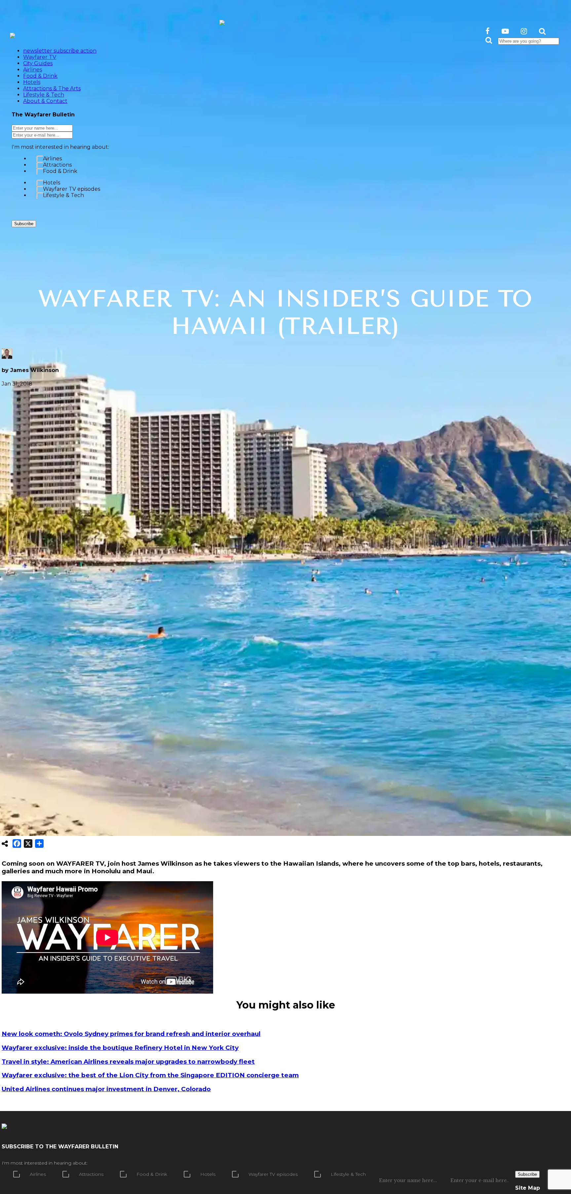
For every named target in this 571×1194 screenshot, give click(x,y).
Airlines (52, 158)
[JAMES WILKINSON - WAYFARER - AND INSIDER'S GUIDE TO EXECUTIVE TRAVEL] (222, 21)
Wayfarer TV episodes (71, 189)
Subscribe (23, 223)
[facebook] (487, 31)
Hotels (51, 183)
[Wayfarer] (4, 1125)
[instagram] (524, 31)
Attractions (57, 165)
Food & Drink (60, 171)
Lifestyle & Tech (63, 195)
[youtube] (505, 31)
